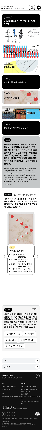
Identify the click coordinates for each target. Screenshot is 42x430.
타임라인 (29, 333)
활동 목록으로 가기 (32, 195)
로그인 (34, 8)
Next (35, 256)
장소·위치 (11, 340)
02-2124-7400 (7, 389)
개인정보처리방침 (6, 419)
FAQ (5, 361)
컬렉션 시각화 (13, 333)
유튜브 (13, 414)
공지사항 (7, 367)
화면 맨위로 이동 (38, 376)
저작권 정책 (14, 419)
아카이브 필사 (27, 340)
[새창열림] (12, 376)
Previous (6, 256)
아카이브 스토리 (14, 346)
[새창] (37, 414)
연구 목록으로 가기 (19, 195)
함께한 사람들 (5, 421)
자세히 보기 (8, 185)
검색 (30, 8)
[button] (39, 8)
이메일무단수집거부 (23, 419)
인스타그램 (8, 414)
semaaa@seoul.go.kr (9, 386)
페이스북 (3, 414)
